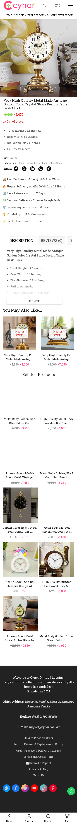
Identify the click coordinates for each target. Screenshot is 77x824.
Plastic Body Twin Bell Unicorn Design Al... (20, 584)
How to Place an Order (38, 738)
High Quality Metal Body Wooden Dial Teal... (56, 421)
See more (34, 301)
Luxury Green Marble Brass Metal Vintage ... (20, 475)
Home (8, 15)
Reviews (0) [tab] (51, 240)
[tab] (21, 240)
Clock (20, 15)
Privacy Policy (38, 769)
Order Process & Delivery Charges (38, 750)
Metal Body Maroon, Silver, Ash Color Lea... (57, 529)
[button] (4, 58)
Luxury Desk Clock (60, 15)
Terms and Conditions (38, 756)
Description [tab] (21, 240)
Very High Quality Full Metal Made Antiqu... (19, 357)
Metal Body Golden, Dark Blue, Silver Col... (20, 421)
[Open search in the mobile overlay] (45, 5)
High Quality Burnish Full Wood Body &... (57, 584)
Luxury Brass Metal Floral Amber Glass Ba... (20, 638)
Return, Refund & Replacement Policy (38, 744)
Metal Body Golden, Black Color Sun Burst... (57, 475)
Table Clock (35, 15)
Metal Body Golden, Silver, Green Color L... (56, 638)
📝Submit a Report (38, 763)
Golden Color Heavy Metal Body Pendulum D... (20, 529)
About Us (38, 775)
